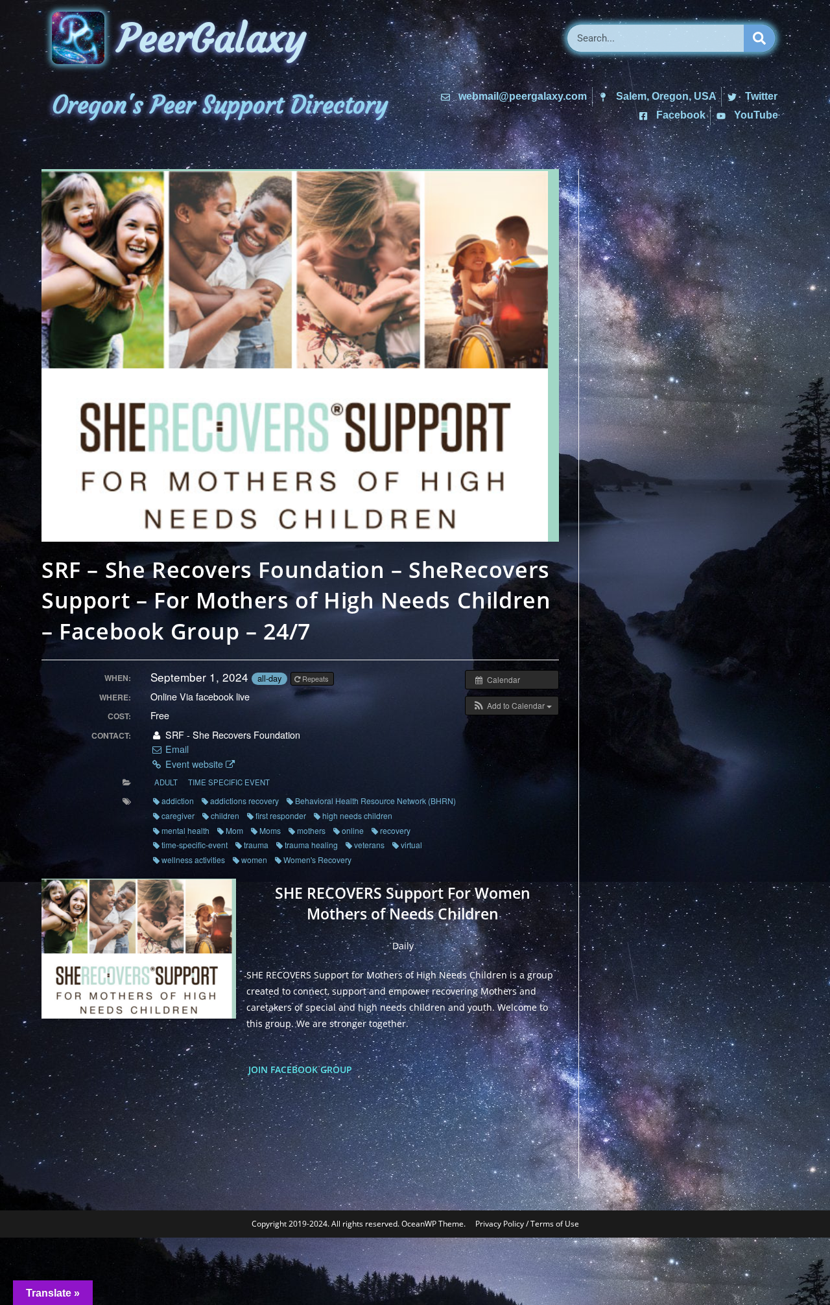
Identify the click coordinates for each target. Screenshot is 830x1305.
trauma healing (311, 844)
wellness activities (193, 859)
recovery (395, 830)
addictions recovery (244, 800)
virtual (411, 844)
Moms (270, 830)
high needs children (357, 815)
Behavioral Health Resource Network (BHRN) (375, 800)
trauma (256, 844)
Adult (166, 782)
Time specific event (229, 782)
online (353, 830)
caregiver (178, 815)
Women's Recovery (317, 859)
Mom (234, 830)
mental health (185, 830)
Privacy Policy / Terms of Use (527, 1223)
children (225, 815)
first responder (280, 815)
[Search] (759, 38)
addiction (177, 800)
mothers (311, 830)
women (254, 859)
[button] (512, 706)
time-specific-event (194, 844)
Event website (194, 763)
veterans (369, 844)
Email (175, 749)
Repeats (315, 678)
